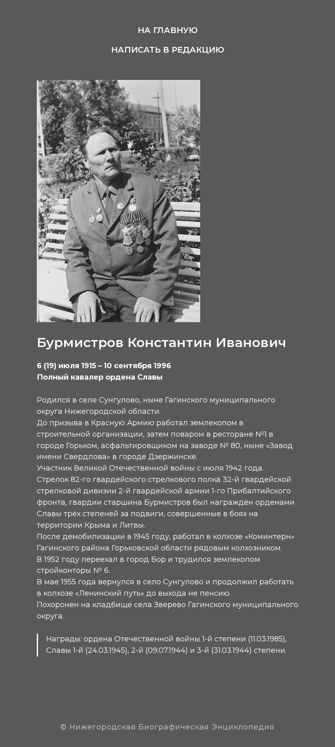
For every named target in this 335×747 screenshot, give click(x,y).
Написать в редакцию (167, 50)
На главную (168, 30)
